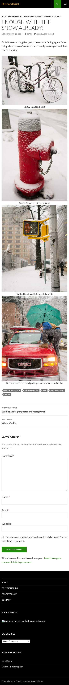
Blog (4, 16)
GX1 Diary (23, 16)
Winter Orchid (9, 421)
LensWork (7, 660)
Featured (13, 16)
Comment (8, 455)
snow (7, 394)
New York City (37, 16)
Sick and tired (57, 390)
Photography (53, 16)
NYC (44, 390)
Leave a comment (45, 34)
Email (5, 510)
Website (6, 523)
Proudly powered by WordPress (29, 681)
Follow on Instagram (35, 621)
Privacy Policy (9, 594)
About (5, 582)
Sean (29, 34)
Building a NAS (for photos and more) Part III (24, 410)
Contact (6, 600)
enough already (12, 390)
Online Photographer (12, 666)
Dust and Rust (10, 4)
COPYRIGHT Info (10, 588)
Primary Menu (65, 4)
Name (6, 496)
